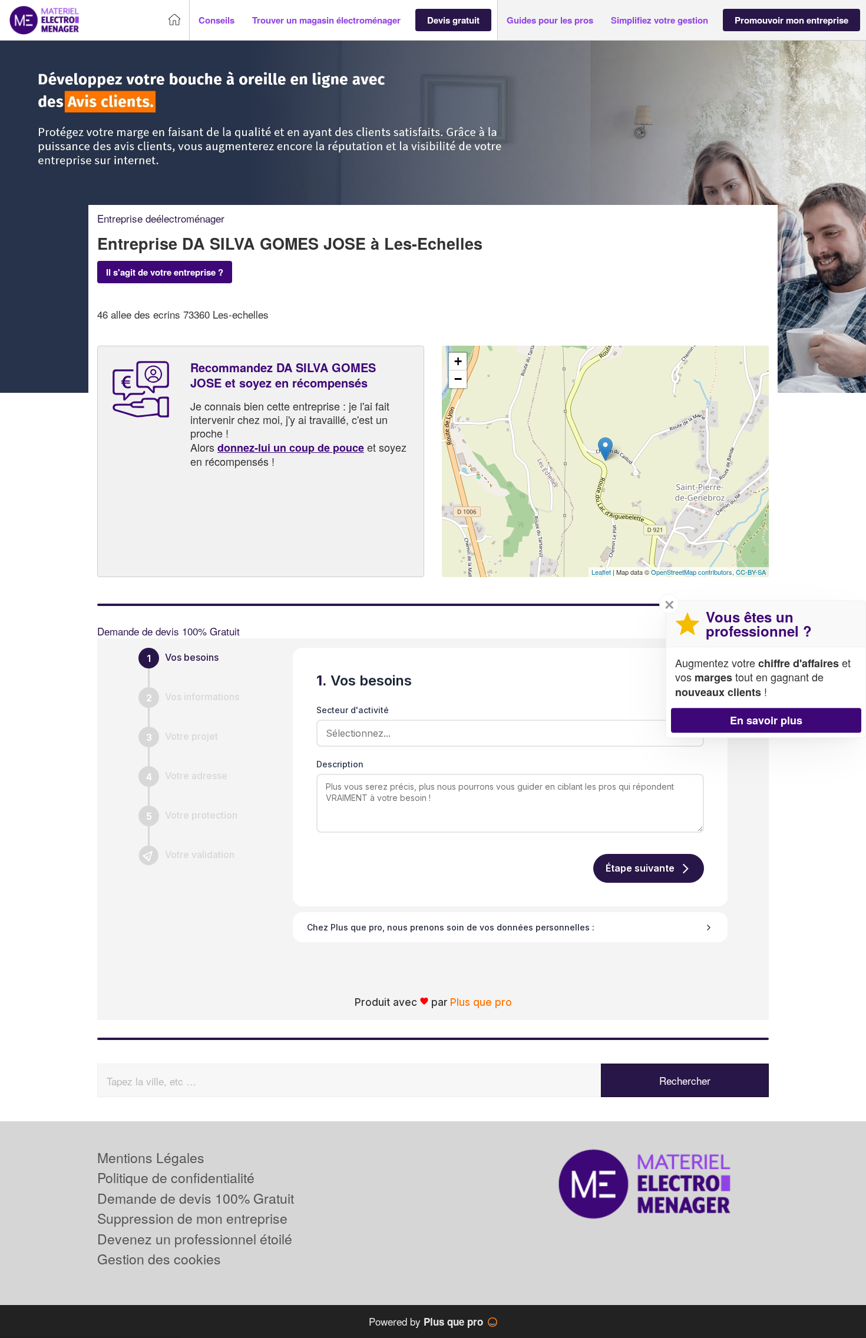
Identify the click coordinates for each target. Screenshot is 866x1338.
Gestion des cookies (159, 1259)
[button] (216, 20)
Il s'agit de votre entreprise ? (164, 272)
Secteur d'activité (352, 710)
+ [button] (458, 361)
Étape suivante (640, 868)
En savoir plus (766, 720)
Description (339, 764)
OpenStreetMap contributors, (693, 572)
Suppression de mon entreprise (192, 1218)
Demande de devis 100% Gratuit (195, 1198)
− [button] (458, 379)
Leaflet (601, 572)
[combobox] (506, 733)
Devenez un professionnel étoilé (194, 1238)
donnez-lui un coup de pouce (290, 447)
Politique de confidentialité (175, 1177)
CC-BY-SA (751, 572)
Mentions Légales (150, 1157)
